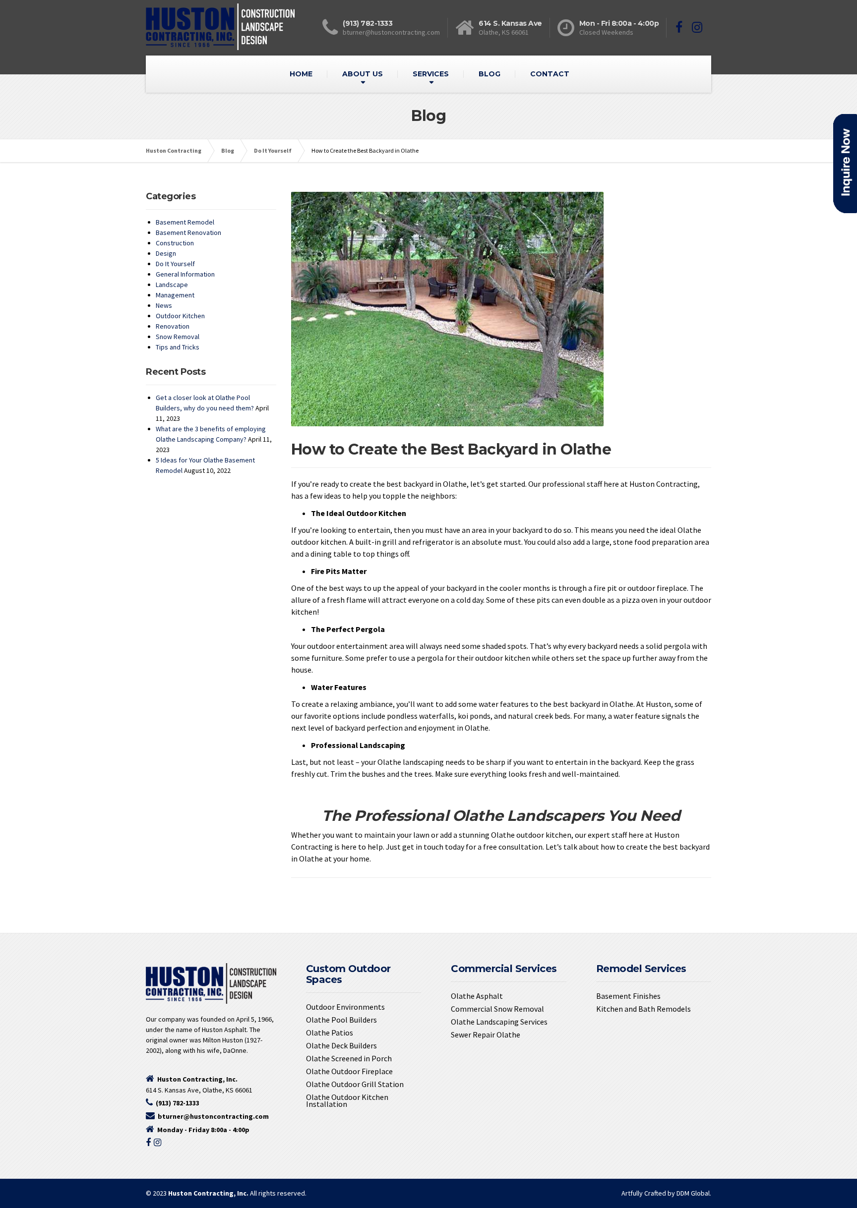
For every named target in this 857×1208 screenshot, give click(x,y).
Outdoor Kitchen (180, 315)
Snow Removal (177, 336)
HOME (301, 73)
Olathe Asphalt (477, 996)
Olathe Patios (329, 1032)
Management (175, 294)
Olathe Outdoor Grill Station (355, 1084)
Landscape (172, 284)
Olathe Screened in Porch (349, 1058)
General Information (185, 274)
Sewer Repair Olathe (485, 1034)
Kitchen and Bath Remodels (643, 1009)
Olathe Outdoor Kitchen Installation (347, 1100)
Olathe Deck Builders (341, 1045)
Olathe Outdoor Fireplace (349, 1071)
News (164, 305)
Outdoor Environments (345, 1007)
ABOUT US (362, 73)
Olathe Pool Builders (341, 1020)
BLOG (489, 73)
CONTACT (549, 73)
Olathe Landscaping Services (499, 1022)
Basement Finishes (628, 996)
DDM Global (693, 1193)
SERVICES (431, 73)
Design (166, 253)
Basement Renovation (188, 232)
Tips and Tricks (177, 347)
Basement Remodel (185, 222)
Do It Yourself (175, 263)
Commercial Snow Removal (497, 1009)
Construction (175, 242)
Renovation (172, 326)
